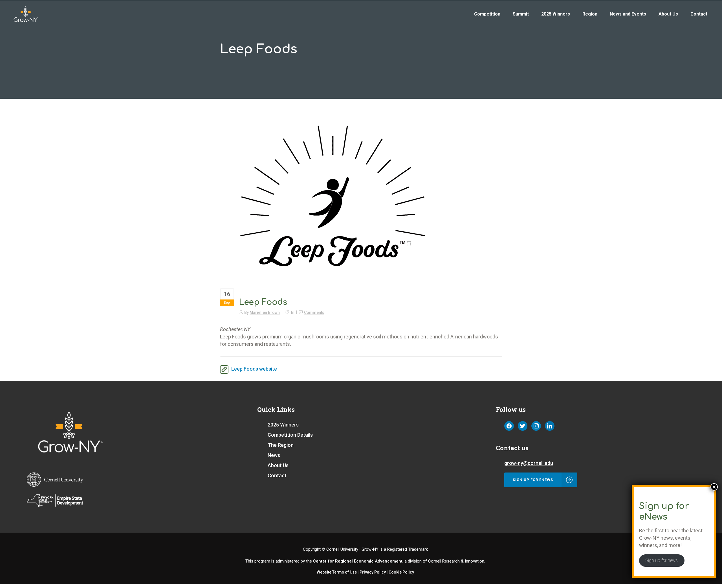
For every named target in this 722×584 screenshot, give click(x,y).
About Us (278, 465)
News (274, 455)
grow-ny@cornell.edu (528, 463)
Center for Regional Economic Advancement (357, 561)
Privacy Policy (373, 572)
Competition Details (290, 435)
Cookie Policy (401, 572)
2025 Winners (283, 425)
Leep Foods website (254, 369)
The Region (281, 445)
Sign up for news (662, 560)
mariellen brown (265, 312)
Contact (277, 475)
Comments (314, 312)
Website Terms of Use (337, 572)
